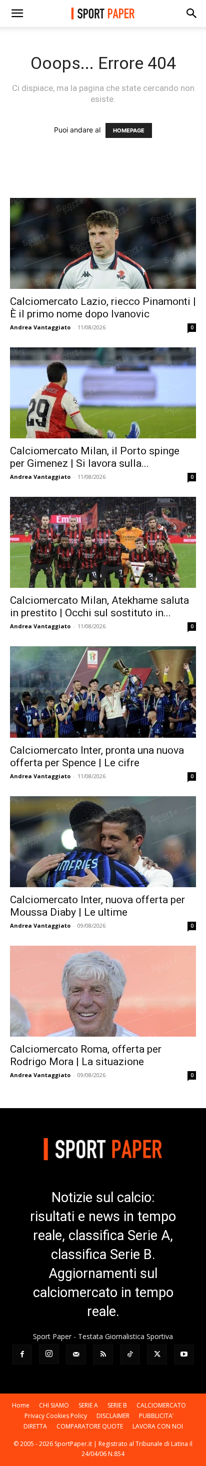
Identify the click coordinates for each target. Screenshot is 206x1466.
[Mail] (76, 1355)
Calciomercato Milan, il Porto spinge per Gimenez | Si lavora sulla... (95, 457)
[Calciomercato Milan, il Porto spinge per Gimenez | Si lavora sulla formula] (103, 392)
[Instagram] (49, 1354)
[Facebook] (22, 1355)
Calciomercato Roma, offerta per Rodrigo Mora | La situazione (86, 1055)
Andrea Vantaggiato (40, 327)
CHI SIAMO (54, 1405)
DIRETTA (35, 1426)
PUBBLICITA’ (156, 1416)
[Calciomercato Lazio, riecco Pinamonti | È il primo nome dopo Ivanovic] (103, 243)
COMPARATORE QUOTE (89, 1426)
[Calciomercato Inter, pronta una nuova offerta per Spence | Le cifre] (103, 691)
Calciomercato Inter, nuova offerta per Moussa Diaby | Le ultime (97, 906)
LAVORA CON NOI (157, 1426)
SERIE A (88, 1405)
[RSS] (103, 1355)
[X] (157, 1355)
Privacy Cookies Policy (55, 1416)
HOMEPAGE (128, 130)
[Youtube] (184, 1355)
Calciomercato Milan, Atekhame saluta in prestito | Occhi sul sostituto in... (99, 606)
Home (21, 1405)
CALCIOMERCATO (161, 1405)
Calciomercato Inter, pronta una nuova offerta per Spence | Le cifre (97, 756)
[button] (17, 13)
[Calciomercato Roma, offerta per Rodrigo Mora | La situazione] (103, 991)
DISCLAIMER (113, 1416)
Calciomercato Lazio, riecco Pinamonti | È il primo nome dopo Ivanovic (103, 307)
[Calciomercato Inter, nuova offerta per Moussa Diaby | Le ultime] (103, 841)
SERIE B (117, 1405)
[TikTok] (130, 1355)
